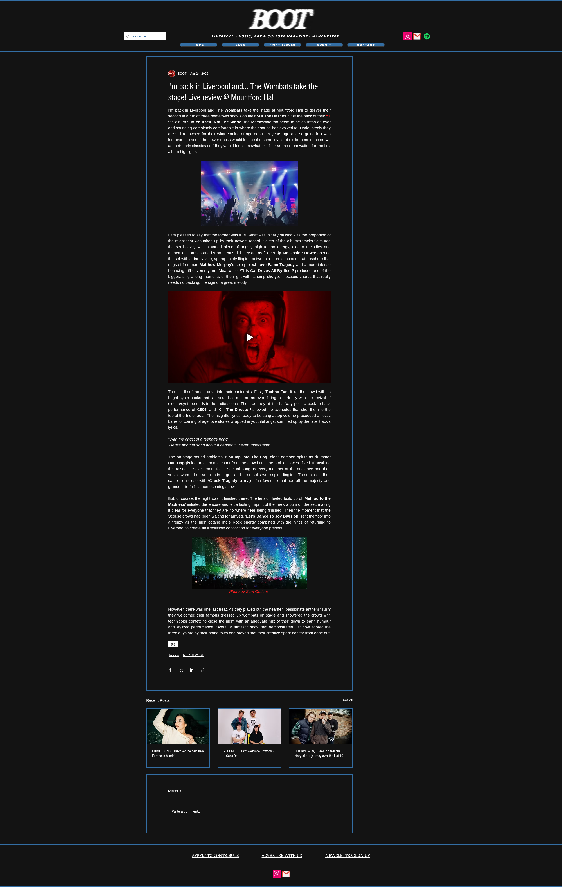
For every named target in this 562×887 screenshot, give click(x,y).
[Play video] (249, 337)
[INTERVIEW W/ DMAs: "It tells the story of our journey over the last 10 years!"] (320, 726)
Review (174, 655)
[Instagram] (407, 36)
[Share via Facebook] (170, 670)
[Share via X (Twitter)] (181, 670)
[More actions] (328, 73)
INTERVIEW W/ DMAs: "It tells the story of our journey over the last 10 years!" (319, 753)
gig (173, 644)
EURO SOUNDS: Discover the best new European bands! (178, 753)
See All (348, 700)
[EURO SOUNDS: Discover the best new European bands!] (178, 726)
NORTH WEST (193, 655)
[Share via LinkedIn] (192, 670)
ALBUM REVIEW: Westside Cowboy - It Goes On (248, 753)
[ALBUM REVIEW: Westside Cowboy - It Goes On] (249, 726)
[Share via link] (202, 670)
